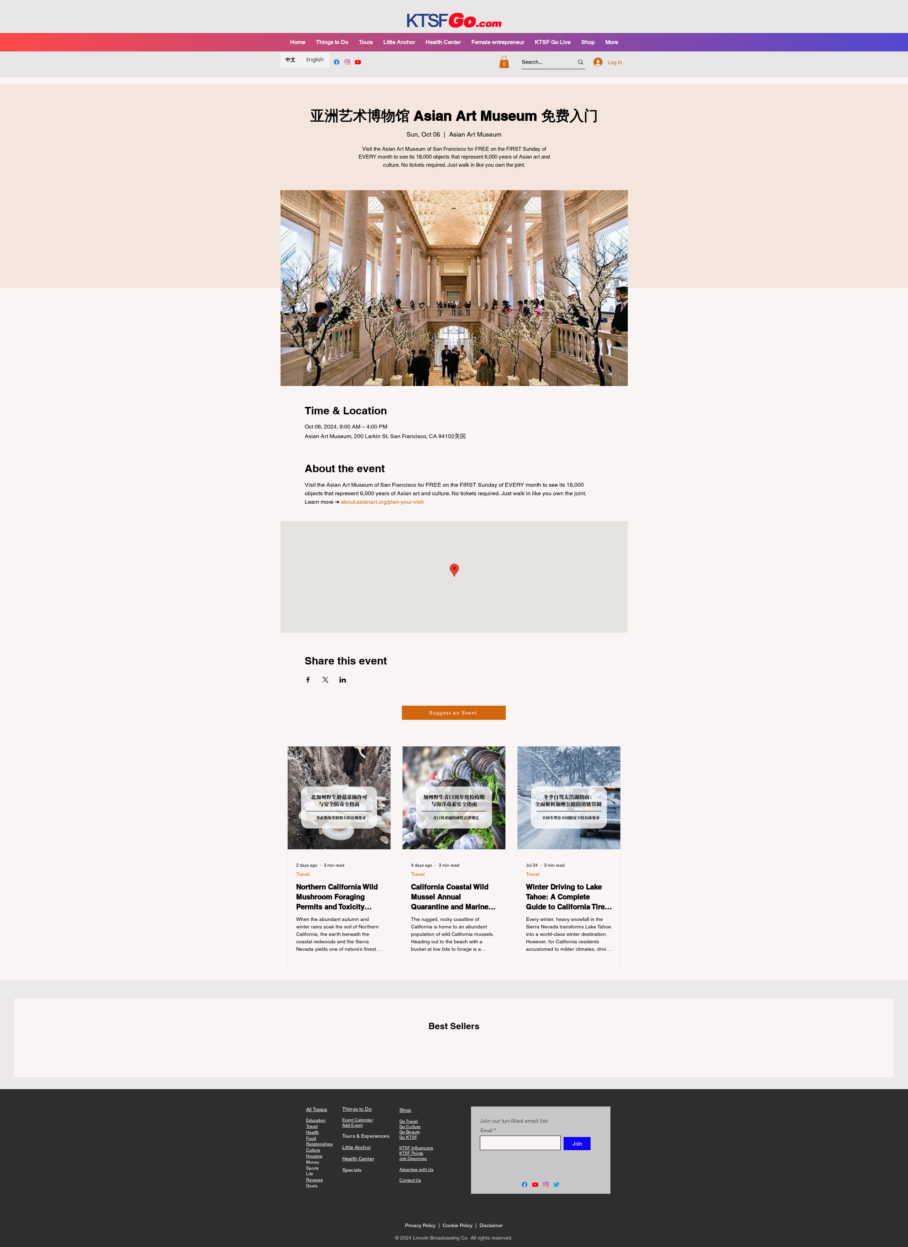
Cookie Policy (458, 1225)
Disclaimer (491, 1225)
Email (486, 1130)
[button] (366, 42)
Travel (303, 874)
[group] (454, 1048)
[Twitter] (556, 1184)
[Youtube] (357, 62)
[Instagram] (347, 62)
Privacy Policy (420, 1225)
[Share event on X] (325, 680)
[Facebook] (336, 62)
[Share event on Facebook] (308, 680)
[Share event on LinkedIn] (342, 680)
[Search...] (580, 62)
